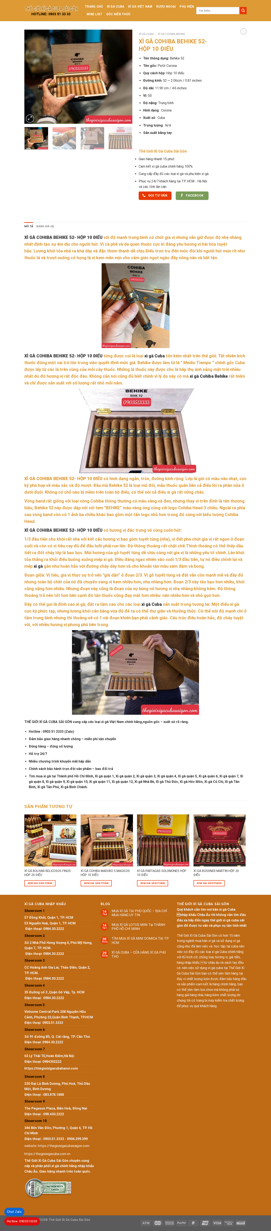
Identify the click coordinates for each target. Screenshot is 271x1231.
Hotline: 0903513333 (22, 1221)
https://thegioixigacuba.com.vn (47, 1154)
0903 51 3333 (53, 732)
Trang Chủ (94, 6)
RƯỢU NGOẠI (166, 6)
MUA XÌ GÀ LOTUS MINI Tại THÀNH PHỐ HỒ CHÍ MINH (138, 927)
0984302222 (51, 1062)
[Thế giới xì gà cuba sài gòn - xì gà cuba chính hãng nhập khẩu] (51, 11)
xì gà (38, 566)
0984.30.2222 (53, 929)
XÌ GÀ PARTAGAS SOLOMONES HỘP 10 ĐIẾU (161, 873)
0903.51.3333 (52, 1023)
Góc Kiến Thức (118, 14)
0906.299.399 (77, 1139)
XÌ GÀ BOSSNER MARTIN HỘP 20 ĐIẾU (216, 873)
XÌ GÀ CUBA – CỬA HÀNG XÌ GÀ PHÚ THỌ (139, 954)
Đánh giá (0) (45, 226)
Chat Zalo (14, 1212)
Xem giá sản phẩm (40, 883)
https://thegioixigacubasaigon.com (63, 1146)
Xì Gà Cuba (115, 6)
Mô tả (28, 226)
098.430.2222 (53, 1114)
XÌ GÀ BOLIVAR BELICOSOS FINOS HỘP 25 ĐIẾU (47, 873)
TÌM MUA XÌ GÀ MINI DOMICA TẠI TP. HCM (140, 940)
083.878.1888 (53, 1095)
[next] (125, 76)
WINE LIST (94, 14)
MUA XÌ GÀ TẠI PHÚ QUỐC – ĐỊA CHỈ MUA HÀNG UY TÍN (139, 913)
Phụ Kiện (187, 6)
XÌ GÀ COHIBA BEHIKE (171, 34)
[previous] (32, 76)
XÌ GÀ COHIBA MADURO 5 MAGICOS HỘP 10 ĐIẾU (105, 873)
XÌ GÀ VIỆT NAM (140, 6)
